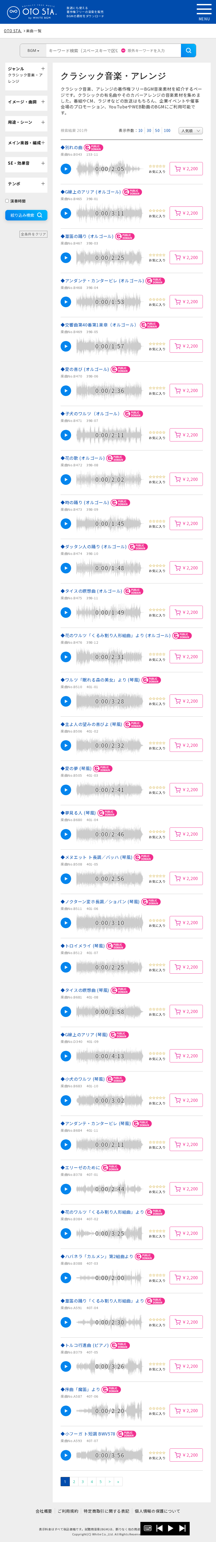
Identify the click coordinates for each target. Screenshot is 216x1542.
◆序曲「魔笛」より (81, 1389)
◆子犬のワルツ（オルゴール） (92, 413)
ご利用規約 (68, 1511)
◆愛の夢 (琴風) (77, 768)
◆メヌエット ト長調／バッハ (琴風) (97, 857)
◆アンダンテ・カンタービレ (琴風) (96, 1123)
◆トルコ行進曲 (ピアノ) (85, 1345)
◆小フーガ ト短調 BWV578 (89, 1433)
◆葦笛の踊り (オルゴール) (88, 236)
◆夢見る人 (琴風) (79, 812)
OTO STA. (13, 30)
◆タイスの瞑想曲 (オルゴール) (92, 591)
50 (157, 130)
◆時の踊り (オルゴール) (86, 502)
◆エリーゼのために (81, 1167)
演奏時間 (18, 201)
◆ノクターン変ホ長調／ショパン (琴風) (101, 901)
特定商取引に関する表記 (106, 1511)
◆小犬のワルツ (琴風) (83, 1079)
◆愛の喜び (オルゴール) (86, 369)
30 (149, 130)
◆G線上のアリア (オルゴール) (91, 191)
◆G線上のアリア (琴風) (85, 1034)
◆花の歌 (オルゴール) (83, 458)
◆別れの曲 (72, 147)
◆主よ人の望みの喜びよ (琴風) (92, 724)
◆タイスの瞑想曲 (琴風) (86, 990)
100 (167, 130)
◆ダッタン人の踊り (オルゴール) (94, 546)
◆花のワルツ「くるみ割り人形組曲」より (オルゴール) (116, 635)
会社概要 (44, 1511)
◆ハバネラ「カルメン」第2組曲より (98, 1256)
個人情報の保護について (157, 1511)
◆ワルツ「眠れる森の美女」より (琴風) (101, 679)
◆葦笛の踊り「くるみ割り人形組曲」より (103, 1300)
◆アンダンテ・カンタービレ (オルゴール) (103, 280)
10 (140, 130)
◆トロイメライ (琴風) (83, 945)
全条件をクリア (33, 234)
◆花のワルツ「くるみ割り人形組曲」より (103, 1212)
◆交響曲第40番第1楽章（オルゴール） (100, 324)
